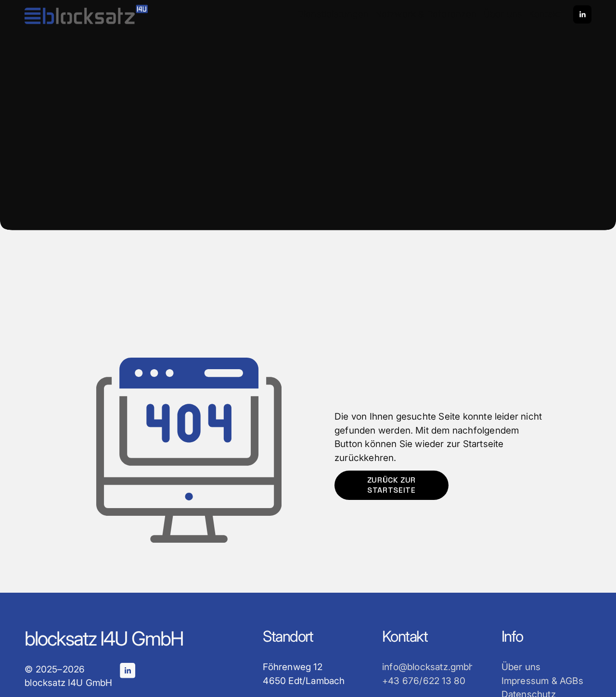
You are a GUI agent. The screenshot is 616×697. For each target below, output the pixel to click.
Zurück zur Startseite (391, 485)
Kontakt (544, 14)
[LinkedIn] (582, 14)
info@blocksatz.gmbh (428, 666)
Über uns (503, 14)
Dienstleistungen (333, 14)
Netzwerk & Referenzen (426, 14)
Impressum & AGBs (542, 680)
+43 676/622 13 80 (423, 680)
